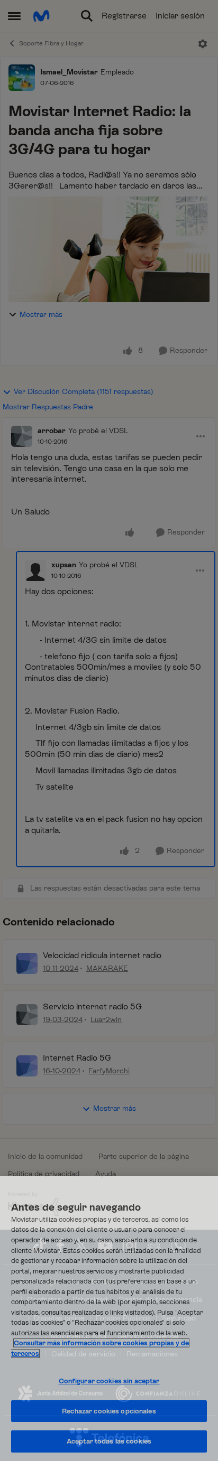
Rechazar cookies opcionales (109, 1411)
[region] (109, 1318)
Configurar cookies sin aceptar (109, 1381)
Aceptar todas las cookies (109, 1441)
